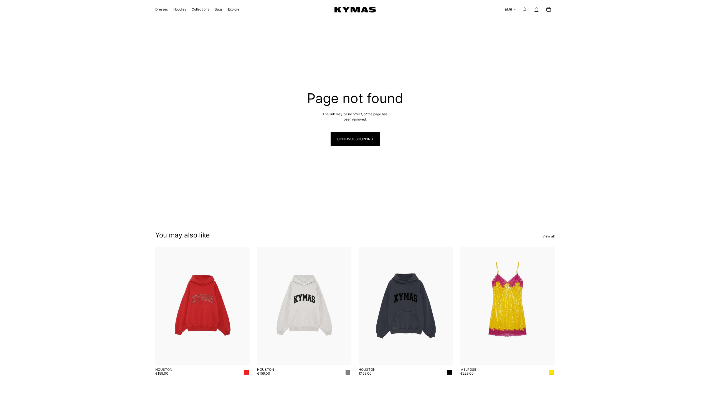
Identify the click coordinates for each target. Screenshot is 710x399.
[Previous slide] (367, 306)
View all (548, 236)
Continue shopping (355, 139)
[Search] (525, 9)
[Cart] (548, 9)
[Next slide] (445, 306)
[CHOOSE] (241, 356)
